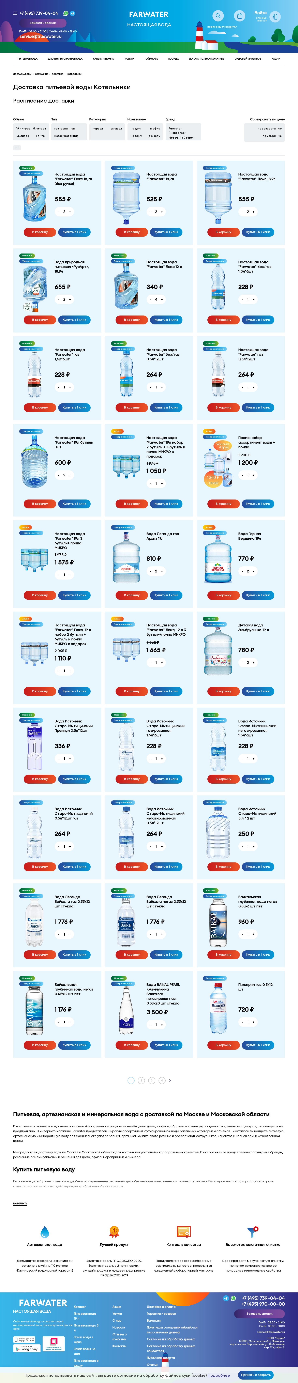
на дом (136, 128)
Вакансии (154, 1320)
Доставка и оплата (161, 1307)
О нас (117, 1320)
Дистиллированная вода (65, 58)
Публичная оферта (161, 1358)
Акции (276, 58)
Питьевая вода (28, 58)
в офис (155, 128)
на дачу (136, 136)
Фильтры (17, 147)
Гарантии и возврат (161, 1314)
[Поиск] (218, 12)
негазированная (66, 136)
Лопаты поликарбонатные (206, 58)
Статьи (152, 1365)
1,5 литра (22, 136)
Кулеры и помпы (103, 58)
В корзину (40, 232)
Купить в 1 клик (74, 232)
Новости (119, 1327)
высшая (116, 128)
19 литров (23, 128)
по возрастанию (270, 128)
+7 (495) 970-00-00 (263, 1304)
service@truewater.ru (40, 36)
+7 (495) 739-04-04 (39, 13)
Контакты (119, 1346)
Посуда (173, 58)
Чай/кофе (151, 58)
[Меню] (15, 13)
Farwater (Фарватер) (177, 131)
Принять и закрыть (256, 1375)
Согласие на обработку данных (171, 1339)
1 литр (40, 136)
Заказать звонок (43, 23)
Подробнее (219, 1375)
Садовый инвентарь (248, 58)
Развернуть (20, 1203)
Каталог (80, 1307)
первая (97, 128)
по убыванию (272, 136)
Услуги (129, 58)
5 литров (39, 128)
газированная (64, 128)
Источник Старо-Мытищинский (181, 139)
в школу (154, 136)
